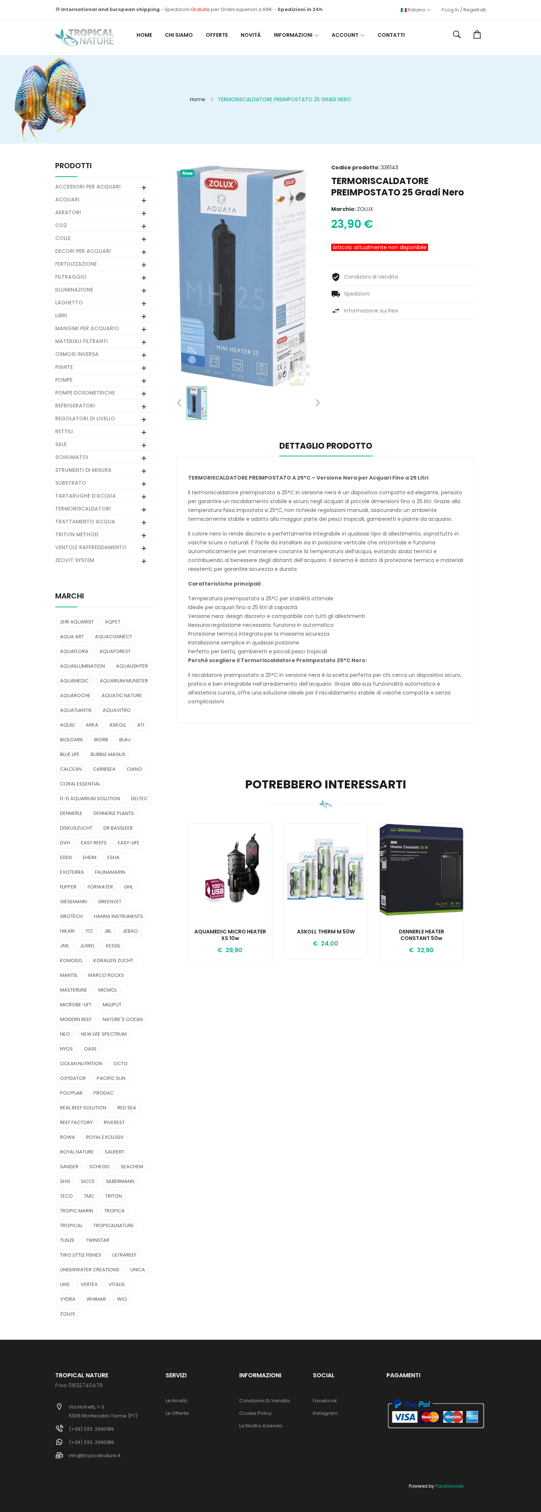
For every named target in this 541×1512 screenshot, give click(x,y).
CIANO (134, 769)
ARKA (92, 724)
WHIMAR (96, 1299)
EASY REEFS (94, 842)
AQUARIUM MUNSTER (124, 680)
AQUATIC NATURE (122, 695)
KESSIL (113, 945)
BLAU (125, 739)
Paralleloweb (449, 1486)
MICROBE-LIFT (76, 1004)
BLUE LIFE (69, 754)
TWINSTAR (97, 1240)
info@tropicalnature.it (94, 1455)
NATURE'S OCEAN (123, 1019)
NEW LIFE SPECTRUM (104, 1034)
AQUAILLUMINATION (82, 666)
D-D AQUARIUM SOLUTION (90, 798)
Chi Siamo (179, 35)
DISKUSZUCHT (76, 827)
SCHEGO (99, 1166)
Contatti (391, 35)
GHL (128, 886)
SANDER (69, 1166)
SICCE (88, 1181)
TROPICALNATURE (113, 1225)
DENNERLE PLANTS (113, 813)
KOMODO (71, 960)
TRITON (113, 1196)
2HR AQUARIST (77, 621)
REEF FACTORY (76, 1122)
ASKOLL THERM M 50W (326, 932)
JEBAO (130, 931)
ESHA (113, 857)
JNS (64, 945)
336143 (389, 167)
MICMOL (107, 989)
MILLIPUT (112, 1004)
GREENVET (109, 901)
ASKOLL (117, 724)
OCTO (120, 1063)
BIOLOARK (71, 739)
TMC (89, 1196)
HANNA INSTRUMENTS (118, 916)
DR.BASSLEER (118, 827)
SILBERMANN (120, 1181)
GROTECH (71, 916)
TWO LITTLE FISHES (80, 1254)
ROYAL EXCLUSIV (105, 1137)
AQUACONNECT (113, 636)
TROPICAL (71, 1225)
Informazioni (293, 35)
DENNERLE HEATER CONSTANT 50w (421, 935)
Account (345, 35)
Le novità (176, 1400)
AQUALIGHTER (132, 666)
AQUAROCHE (75, 695)
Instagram (325, 1413)
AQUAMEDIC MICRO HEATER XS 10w (230, 935)
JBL (108, 931)
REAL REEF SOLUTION (83, 1107)
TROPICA (114, 1210)
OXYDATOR (73, 1078)
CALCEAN (71, 769)
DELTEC (139, 798)
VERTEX (89, 1284)
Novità (251, 35)
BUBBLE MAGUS (108, 754)
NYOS (66, 1048)
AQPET (112, 621)
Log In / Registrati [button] (465, 10)
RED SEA (126, 1107)
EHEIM (89, 857)
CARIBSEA (104, 769)
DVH (65, 842)
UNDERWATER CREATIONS (89, 1269)
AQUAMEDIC (74, 680)
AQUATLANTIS (76, 710)
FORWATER (100, 886)
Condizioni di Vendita (264, 1400)
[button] (457, 35)
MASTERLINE (73, 989)
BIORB (101, 739)
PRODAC (103, 1092)
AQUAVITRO (117, 710)
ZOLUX (365, 209)
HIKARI (67, 931)
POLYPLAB (71, 1092)
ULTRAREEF (124, 1254)
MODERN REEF (76, 1019)
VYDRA (67, 1299)
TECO (66, 1196)
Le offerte (177, 1413)
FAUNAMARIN (110, 872)
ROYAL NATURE (77, 1151)
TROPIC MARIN (76, 1210)
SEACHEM (132, 1166)
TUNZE (67, 1240)
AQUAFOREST (115, 651)
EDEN (66, 857)
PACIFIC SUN (111, 1078)
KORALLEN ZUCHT (113, 960)
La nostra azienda (260, 1425)
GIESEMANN (73, 901)
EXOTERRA (72, 872)
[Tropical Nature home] (84, 38)
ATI (140, 724)
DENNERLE (71, 813)
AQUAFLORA (74, 651)
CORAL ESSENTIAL (80, 783)
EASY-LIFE (128, 842)
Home (144, 35)
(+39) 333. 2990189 (91, 1429)
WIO (122, 1299)
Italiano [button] (417, 10)
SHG (65, 1181)
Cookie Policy (255, 1413)
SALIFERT (114, 1151)
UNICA (137, 1269)
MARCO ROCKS (106, 975)
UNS (65, 1284)
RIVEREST (114, 1122)
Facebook (325, 1400)
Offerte (217, 35)
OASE (90, 1048)
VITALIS (117, 1284)
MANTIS (68, 975)
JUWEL (87, 945)
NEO (65, 1034)
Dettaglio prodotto (325, 447)
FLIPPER (68, 886)
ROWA (67, 1137)
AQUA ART (72, 636)
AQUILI (67, 724)
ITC (89, 931)
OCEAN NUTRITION (81, 1063)
